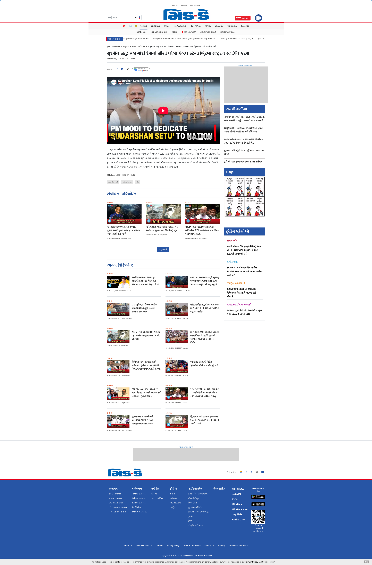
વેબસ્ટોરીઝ (196, 26)
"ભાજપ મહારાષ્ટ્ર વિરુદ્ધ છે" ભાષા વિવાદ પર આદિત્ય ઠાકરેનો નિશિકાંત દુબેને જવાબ (146, 392)
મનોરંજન (155, 26)
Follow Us (143, 70)
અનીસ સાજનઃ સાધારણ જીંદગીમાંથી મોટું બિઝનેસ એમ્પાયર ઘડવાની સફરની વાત (146, 281)
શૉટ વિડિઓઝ (189, 32)
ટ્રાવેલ (190, 516)
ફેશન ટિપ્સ (192, 521)
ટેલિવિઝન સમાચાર (139, 512)
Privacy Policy (173, 545)
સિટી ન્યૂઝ (141, 32)
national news (127, 182)
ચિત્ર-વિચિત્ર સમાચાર (118, 512)
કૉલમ (174, 32)
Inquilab (184, 5)
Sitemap (221, 545)
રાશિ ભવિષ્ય (232, 26)
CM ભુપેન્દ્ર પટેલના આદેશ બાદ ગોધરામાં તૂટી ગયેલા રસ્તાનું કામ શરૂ (144, 308)
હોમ (108, 46)
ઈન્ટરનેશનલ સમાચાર (118, 507)
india (137, 182)
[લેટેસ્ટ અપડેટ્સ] (136, 26)
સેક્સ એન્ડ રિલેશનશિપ (198, 494)
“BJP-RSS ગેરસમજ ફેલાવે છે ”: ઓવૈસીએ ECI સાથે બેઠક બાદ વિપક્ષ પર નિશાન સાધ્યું (202, 230)
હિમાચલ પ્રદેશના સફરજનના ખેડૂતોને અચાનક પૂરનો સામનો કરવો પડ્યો (204, 420)
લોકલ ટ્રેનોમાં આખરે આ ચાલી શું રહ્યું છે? (222, 39)
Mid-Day (175, 5)
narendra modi (113, 182)
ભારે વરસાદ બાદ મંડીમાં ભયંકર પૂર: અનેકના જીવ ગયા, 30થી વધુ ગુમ (146, 335)
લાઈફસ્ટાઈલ (180, 26)
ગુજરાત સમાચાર (115, 498)
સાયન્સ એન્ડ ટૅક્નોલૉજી (198, 512)
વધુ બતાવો (163, 249)
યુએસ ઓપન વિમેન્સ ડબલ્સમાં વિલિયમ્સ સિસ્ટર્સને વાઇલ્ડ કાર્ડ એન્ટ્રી (241, 293)
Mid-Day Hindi (195, 5)
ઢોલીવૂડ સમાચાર (138, 498)
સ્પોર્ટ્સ (167, 26)
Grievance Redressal (238, 545)
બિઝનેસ (245, 26)
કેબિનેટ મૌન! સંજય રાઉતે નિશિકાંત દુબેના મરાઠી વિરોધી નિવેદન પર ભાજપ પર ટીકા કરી (146, 365)
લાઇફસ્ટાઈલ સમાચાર (238, 304)
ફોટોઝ (208, 26)
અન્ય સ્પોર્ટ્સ (157, 498)
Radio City (238, 519)
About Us (128, 545)
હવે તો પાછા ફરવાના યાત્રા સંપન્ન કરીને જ (243, 161)
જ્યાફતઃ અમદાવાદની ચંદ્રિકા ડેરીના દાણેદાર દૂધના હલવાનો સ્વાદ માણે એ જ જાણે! (170, 39)
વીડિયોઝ (219, 26)
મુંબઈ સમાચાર (115, 494)
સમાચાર (143, 26)
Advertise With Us (144, 545)
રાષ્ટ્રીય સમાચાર (129, 46)
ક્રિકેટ (154, 494)
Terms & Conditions (192, 545)
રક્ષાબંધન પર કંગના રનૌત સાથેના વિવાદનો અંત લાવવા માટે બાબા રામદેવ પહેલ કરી (244, 271)
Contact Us (209, 545)
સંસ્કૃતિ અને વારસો (196, 525)
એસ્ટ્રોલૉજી (193, 498)
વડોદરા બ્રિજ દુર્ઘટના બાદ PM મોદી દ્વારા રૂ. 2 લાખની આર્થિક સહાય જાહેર (204, 308)
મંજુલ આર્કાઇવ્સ (227, 32)
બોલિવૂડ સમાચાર (138, 494)
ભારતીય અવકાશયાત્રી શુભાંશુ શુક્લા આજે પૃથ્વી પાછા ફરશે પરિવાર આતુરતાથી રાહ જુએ (123, 230)
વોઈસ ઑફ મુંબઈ (208, 32)
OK (366, 562)
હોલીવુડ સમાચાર (138, 503)
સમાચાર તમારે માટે (159, 32)
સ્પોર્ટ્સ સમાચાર (235, 283)
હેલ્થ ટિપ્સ (192, 503)
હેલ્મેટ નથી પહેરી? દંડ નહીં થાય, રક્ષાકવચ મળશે (261, 39)
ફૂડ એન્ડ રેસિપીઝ (195, 507)
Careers (159, 545)
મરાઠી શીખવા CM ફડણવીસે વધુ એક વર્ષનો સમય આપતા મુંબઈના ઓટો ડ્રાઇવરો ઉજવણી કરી (244, 250)
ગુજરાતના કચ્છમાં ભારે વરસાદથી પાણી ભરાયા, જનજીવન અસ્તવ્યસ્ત (142, 420)
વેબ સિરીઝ (136, 507)
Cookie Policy (268, 562)
